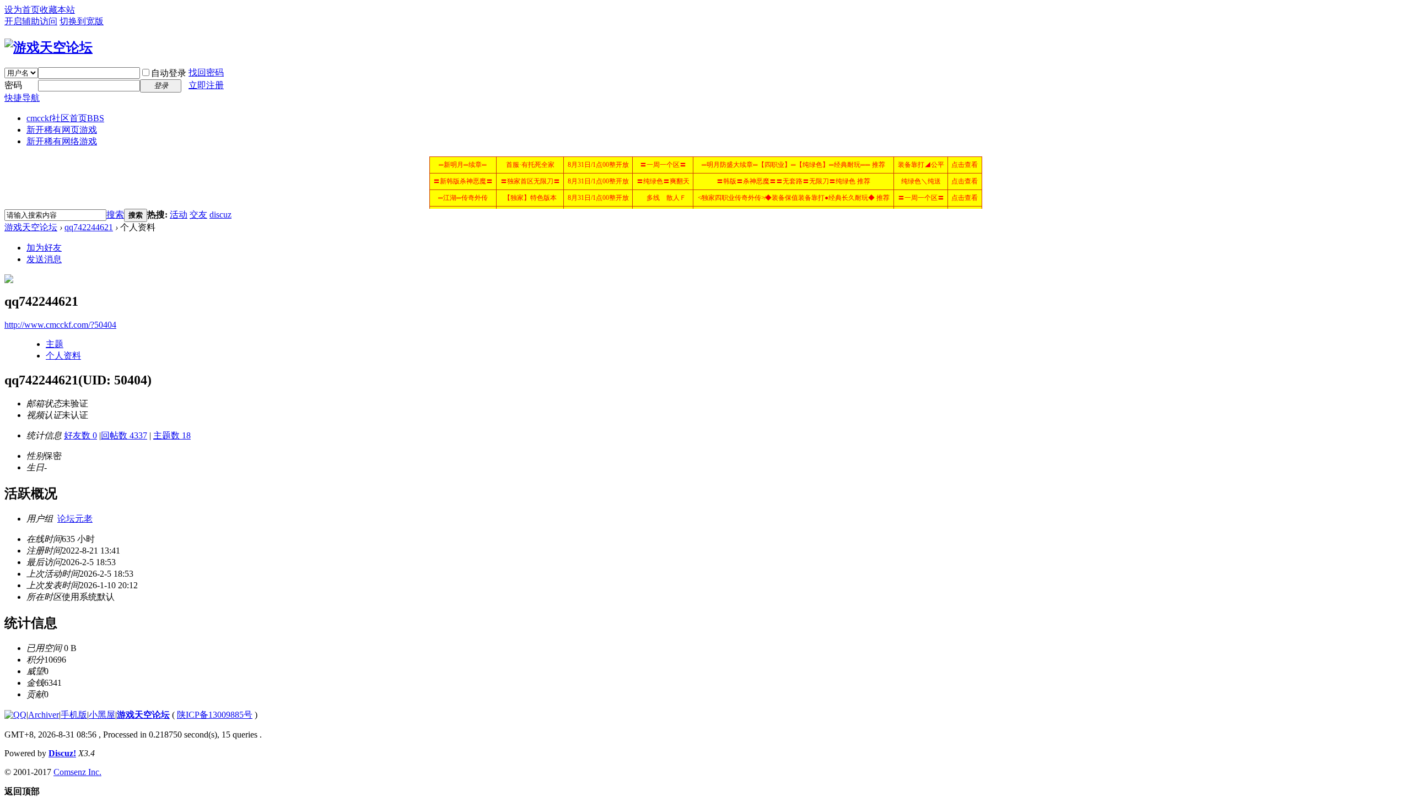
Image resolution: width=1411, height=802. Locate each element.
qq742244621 (88, 227)
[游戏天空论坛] (48, 47)
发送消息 (44, 259)
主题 (54, 344)
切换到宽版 (82, 21)
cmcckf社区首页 (65, 118)
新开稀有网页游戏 (61, 129)
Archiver (43, 714)
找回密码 (206, 72)
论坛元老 (75, 518)
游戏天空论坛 (30, 227)
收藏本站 (57, 9)
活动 (178, 214)
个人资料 (63, 355)
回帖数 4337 (124, 435)
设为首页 (22, 9)
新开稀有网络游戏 (61, 141)
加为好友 (44, 247)
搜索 (115, 214)
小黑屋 (102, 714)
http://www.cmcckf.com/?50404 (60, 324)
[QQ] (15, 714)
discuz (220, 214)
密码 (13, 85)
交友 (198, 214)
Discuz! (62, 753)
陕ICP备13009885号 (214, 714)
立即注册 (206, 85)
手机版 (74, 714)
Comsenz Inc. (77, 772)
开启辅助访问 (30, 21)
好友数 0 (80, 435)
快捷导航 (22, 97)
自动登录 (168, 73)
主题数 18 (172, 435)
